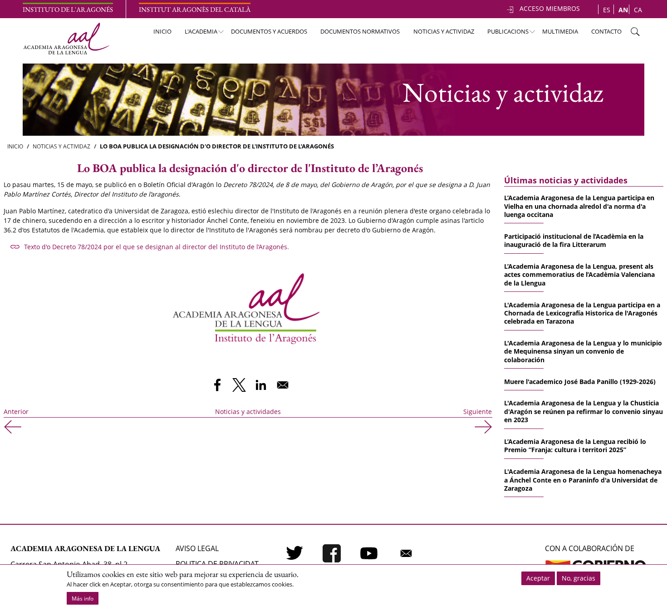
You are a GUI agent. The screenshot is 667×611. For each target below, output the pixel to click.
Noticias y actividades (248, 411)
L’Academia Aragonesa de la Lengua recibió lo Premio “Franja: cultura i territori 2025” (575, 445)
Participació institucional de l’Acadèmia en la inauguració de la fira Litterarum (573, 240)
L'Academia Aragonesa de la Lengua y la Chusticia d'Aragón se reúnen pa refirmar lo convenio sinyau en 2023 (583, 411)
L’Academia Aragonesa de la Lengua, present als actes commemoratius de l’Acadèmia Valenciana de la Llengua (579, 274)
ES (606, 9)
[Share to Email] (283, 385)
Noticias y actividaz (443, 31)
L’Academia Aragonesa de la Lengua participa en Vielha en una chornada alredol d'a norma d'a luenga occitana (579, 206)
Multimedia (560, 31)
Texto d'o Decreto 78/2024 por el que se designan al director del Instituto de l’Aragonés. (156, 246)
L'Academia (197, 33)
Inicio (162, 31)
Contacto (606, 31)
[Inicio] (66, 38)
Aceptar (538, 578)
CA (638, 9)
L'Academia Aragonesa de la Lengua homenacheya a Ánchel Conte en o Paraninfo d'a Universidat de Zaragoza (583, 480)
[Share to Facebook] (217, 385)
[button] (246, 306)
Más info (82, 598)
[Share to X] (239, 385)
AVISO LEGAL (197, 548)
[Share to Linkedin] (261, 385)
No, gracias (578, 578)
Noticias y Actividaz (61, 146)
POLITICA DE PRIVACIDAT (217, 564)
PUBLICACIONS (504, 33)
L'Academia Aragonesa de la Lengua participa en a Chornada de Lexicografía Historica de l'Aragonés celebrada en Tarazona (582, 313)
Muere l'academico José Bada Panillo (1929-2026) (580, 381)
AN (623, 9)
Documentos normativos (360, 31)
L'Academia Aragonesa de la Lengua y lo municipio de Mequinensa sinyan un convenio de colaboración (583, 351)
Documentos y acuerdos (269, 31)
